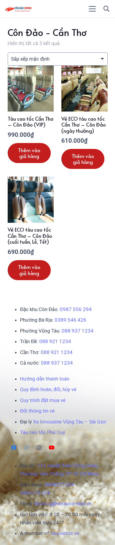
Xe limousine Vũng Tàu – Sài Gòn (69, 422)
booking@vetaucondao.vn (63, 503)
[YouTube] (51, 447)
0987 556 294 (76, 309)
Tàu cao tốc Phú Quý (42, 432)
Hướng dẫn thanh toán (44, 379)
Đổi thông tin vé (37, 411)
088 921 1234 (55, 341)
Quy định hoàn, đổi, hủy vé (48, 389)
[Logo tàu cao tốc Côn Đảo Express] (18, 9)
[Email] (26, 447)
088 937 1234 (77, 331)
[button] (92, 8)
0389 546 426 (70, 320)
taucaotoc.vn (64, 533)
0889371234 (35, 493)
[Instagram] (39, 447)
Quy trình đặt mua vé (42, 400)
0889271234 (59, 485)
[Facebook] (14, 447)
